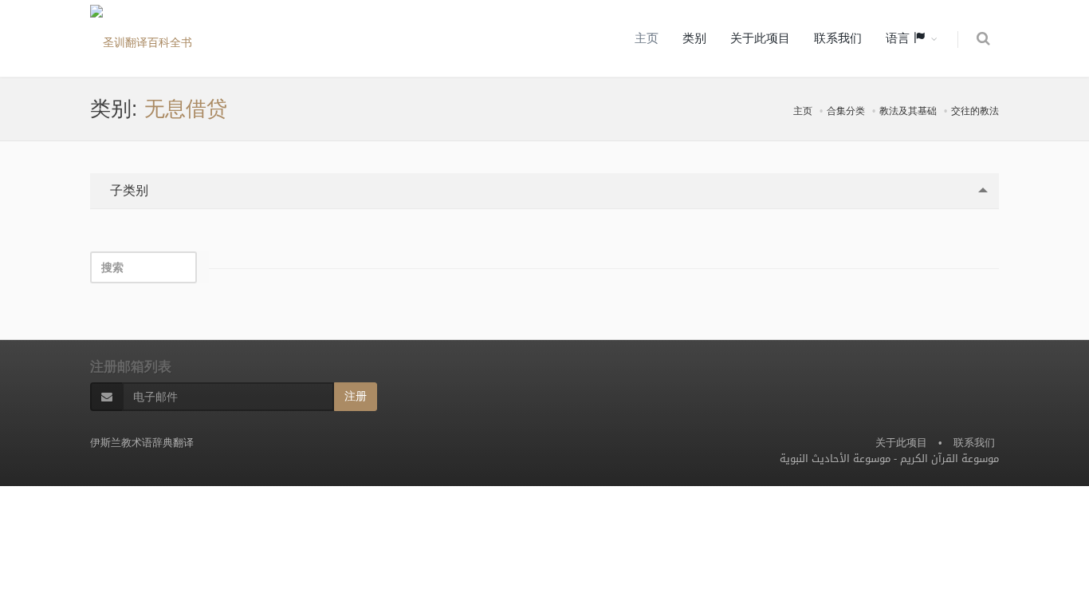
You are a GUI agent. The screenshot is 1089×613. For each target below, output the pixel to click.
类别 (694, 38)
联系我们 (838, 38)
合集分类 (846, 111)
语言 (900, 38)
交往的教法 (975, 111)
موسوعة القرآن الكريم (949, 459)
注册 (355, 396)
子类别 (127, 190)
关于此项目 (760, 38)
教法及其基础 (908, 111)
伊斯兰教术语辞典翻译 (142, 443)
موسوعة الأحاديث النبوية (835, 459)
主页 (647, 38)
